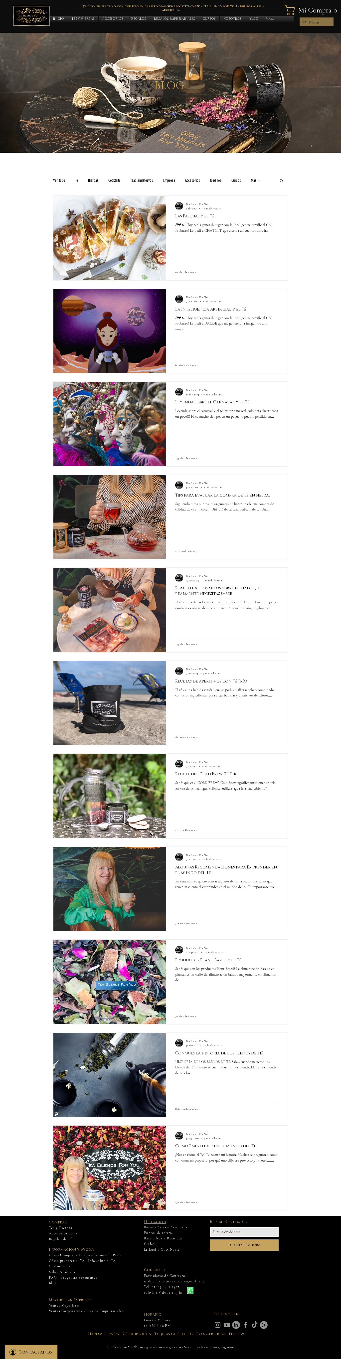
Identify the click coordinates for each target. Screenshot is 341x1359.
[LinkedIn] (236, 1325)
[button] (83, 19)
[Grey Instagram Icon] (217, 1325)
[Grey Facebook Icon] (245, 1325)
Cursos (236, 180)
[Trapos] (264, 1325)
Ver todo (59, 180)
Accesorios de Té (63, 1233)
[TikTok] (254, 1325)
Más (253, 180)
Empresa (169, 180)
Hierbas (93, 180)
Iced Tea (215, 180)
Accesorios (192, 180)
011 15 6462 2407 (165, 1287)
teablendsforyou (142, 180)
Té (76, 180)
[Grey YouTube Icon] (227, 1325)
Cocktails (114, 180)
